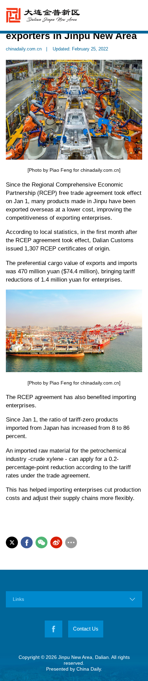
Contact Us (85, 629)
